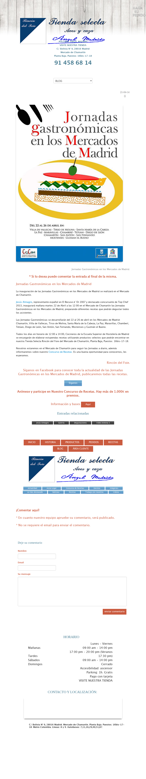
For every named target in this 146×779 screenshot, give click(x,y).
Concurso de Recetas (60, 352)
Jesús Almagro (24, 302)
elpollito (115, 96)
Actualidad (94, 94)
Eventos (105, 94)
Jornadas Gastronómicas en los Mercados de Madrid (44, 95)
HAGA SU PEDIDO (137, 11)
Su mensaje (24, 574)
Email (21, 562)
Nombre (22, 551)
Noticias (115, 94)
